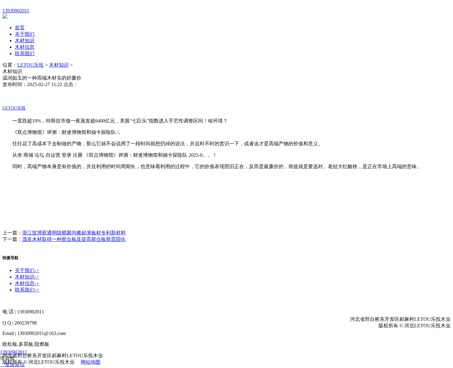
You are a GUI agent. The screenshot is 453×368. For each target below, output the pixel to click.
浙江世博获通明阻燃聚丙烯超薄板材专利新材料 (74, 232)
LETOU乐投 (30, 65)
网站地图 (90, 362)
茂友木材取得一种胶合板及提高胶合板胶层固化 (74, 239)
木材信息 (25, 47)
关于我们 (25, 34)
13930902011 (13, 352)
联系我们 (25, 53)
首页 (20, 27)
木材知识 (25, 40)
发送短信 (15, 364)
